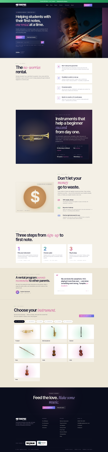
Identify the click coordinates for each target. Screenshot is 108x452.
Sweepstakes (63, 434)
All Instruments (30, 321)
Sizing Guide (63, 427)
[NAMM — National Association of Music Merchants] (30, 443)
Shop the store (60, 407)
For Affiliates (45, 421)
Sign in (80, 5)
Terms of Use (77, 449)
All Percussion (68, 321)
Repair (55, 5)
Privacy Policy (69, 449)
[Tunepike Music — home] (21, 5)
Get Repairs (62, 425)
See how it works (31, 37)
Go (42, 42)
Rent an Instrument (64, 421)
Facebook (80, 425)
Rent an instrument (49, 407)
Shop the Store (63, 423)
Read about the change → (62, 1)
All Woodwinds (48, 321)
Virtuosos (67, 5)
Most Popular (19, 321)
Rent (47, 5)
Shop (51, 5)
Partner (61, 5)
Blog (61, 436)
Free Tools (62, 429)
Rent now (88, 5)
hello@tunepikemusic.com (84, 423)
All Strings (58, 321)
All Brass (39, 321)
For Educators (45, 423)
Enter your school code (86, 315)
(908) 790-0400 (81, 421)
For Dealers (44, 425)
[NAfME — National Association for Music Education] (42, 443)
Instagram (80, 427)
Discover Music (63, 431)
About (72, 5)
